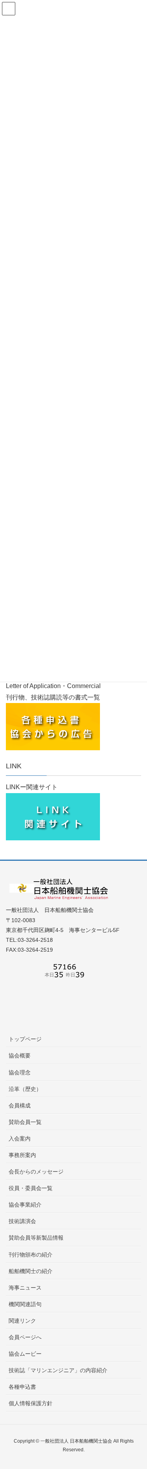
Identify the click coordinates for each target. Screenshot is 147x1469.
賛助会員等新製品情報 (36, 1238)
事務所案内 (22, 1155)
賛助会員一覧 (25, 1122)
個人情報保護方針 (31, 1403)
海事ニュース (25, 1287)
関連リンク (22, 1321)
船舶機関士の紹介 (31, 1271)
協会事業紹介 (25, 1204)
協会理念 (20, 1072)
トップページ (25, 1039)
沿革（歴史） (25, 1089)
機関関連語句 (25, 1304)
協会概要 (20, 1055)
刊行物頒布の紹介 (31, 1254)
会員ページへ (25, 1337)
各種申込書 (22, 1387)
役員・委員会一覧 (31, 1188)
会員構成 (20, 1105)
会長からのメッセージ (36, 1171)
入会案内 (20, 1138)
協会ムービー (25, 1354)
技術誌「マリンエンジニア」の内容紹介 (58, 1370)
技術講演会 (22, 1221)
